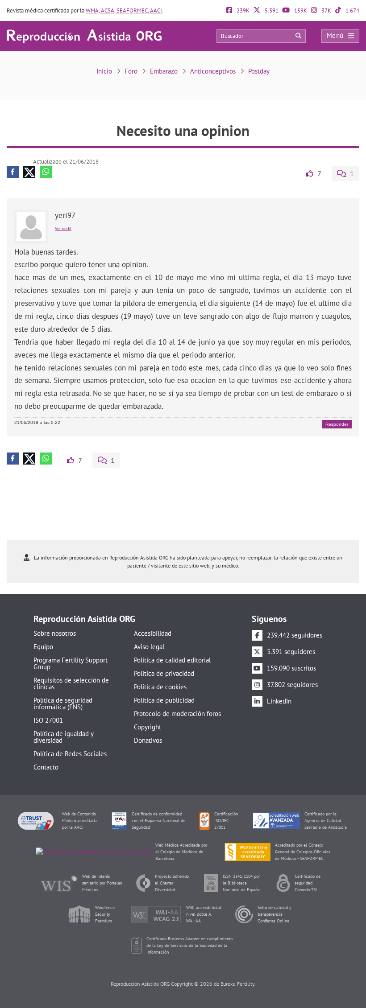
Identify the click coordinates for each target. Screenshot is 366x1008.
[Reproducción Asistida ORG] (84, 35)
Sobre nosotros (54, 633)
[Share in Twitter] (29, 172)
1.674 (351, 10)
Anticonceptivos (213, 71)
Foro (131, 71)
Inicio (104, 71)
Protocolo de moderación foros (177, 713)
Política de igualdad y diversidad (63, 737)
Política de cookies (160, 686)
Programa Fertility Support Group (70, 663)
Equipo (43, 646)
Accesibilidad (152, 633)
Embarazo (164, 71)
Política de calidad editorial (172, 660)
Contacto (45, 767)
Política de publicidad (164, 700)
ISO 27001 (48, 720)
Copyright (147, 727)
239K (242, 10)
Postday (259, 71)
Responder (336, 424)
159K (300, 10)
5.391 (271, 10)
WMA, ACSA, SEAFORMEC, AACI (124, 10)
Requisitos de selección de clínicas (71, 683)
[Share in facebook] (13, 172)
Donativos (148, 740)
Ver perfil (63, 228)
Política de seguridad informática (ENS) (62, 703)
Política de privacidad (164, 673)
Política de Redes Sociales (70, 753)
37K (325, 10)
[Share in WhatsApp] (46, 172)
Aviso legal (149, 646)
